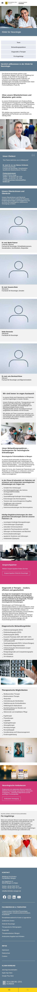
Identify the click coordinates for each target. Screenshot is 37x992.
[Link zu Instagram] (9, 897)
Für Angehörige (18, 56)
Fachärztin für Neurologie (10, 335)
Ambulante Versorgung (11, 798)
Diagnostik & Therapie (18, 52)
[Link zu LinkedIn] (14, 897)
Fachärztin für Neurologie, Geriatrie (13, 291)
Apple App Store (7, 973)
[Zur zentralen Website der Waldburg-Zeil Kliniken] (18, 983)
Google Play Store (8, 976)
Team (18, 42)
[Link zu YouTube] (19, 897)
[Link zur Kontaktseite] (9, 990)
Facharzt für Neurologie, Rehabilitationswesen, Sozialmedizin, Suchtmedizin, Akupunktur (17, 247)
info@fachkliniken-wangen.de (11, 891)
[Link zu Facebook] (4, 897)
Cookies (4, 956)
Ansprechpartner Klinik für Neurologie (16, 573)
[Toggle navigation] (2, 3)
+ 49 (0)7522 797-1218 (15, 176)
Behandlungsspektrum (18, 47)
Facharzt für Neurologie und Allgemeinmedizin (16, 380)
